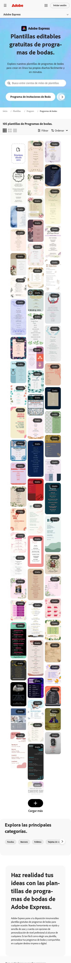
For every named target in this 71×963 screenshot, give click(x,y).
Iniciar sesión (60, 5)
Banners (24, 842)
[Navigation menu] (5, 5)
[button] (46, 5)
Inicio (5, 111)
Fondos (10, 842)
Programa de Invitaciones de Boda (30, 96)
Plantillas (17, 111)
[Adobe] (17, 5)
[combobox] (35, 83)
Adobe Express (12, 14)
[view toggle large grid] (15, 130)
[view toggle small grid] (5, 130)
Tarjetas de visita (55, 842)
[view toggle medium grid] (10, 130)
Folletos (37, 842)
